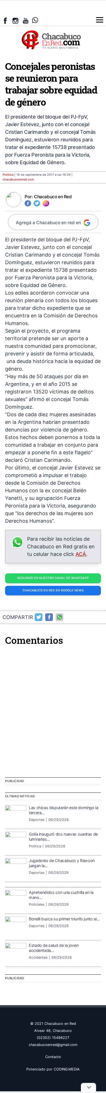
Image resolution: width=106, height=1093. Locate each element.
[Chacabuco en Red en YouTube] (25, 21)
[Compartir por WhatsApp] (59, 617)
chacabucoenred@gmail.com (53, 1045)
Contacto (53, 1057)
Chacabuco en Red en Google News (53, 590)
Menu (99, 19)
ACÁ (80, 554)
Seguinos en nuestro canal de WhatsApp (53, 578)
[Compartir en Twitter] (38, 617)
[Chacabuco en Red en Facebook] (5, 21)
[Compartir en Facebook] (49, 617)
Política (8, 175)
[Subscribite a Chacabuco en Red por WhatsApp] (35, 20)
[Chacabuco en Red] (53, 39)
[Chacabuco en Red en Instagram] (15, 21)
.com (18, 179)
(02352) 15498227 (53, 1038)
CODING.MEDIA (67, 1069)
